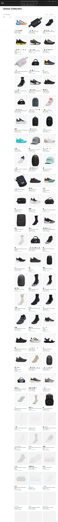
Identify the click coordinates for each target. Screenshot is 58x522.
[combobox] (49, 3)
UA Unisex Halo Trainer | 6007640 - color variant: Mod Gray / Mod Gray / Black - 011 (44, 89)
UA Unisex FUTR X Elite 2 (32, 209)
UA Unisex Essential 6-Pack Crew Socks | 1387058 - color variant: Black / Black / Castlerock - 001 (16, 307)
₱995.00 (16, 250)
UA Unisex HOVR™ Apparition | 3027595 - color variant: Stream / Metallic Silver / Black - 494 (44, 387)
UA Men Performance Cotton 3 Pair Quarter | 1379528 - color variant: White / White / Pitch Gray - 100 (43, 307)
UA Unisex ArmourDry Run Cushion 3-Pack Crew (49, 289)
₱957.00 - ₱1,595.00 (31, 369)
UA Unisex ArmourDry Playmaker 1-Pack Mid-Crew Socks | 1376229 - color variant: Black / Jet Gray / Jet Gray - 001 (15, 247)
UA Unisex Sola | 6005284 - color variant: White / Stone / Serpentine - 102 (44, 148)
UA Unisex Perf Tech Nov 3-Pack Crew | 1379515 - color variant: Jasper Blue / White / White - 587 (43, 506)
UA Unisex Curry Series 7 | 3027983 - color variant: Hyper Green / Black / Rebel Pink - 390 (16, 30)
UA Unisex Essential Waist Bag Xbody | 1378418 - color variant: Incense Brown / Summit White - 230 (35, 30)
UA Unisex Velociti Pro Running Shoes (20, 268)
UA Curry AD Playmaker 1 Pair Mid (33, 229)
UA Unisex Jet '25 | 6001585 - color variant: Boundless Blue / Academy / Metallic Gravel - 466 (44, 327)
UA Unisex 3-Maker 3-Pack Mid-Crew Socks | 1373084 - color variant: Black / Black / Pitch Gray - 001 (16, 426)
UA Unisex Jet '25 (45, 329)
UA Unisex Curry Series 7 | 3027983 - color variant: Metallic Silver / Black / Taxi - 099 (15, 30)
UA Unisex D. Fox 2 (45, 71)
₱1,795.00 (44, 250)
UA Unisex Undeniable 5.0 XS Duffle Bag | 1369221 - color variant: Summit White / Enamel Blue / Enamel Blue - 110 (34, 70)
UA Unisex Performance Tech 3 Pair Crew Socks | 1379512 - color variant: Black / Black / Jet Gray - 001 (29, 407)
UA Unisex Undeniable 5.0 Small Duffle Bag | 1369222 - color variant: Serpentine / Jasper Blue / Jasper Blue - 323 (34, 247)
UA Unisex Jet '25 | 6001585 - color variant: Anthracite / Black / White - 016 (43, 327)
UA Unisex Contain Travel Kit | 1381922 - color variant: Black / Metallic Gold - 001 (15, 208)
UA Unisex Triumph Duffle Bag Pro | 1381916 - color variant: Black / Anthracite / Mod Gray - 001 (43, 466)
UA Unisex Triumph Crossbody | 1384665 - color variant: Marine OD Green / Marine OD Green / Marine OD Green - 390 (29, 466)
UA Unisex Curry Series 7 (18, 31)
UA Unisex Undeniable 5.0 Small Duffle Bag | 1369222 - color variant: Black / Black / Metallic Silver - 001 (30, 247)
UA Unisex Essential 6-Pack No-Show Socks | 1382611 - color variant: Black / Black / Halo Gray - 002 (46, 30)
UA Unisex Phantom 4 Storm (32, 189)
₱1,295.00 (16, 469)
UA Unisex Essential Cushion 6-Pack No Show (49, 487)
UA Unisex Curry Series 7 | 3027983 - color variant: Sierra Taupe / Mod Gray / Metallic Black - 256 (20, 30)
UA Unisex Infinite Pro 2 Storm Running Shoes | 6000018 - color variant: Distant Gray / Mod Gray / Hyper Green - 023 (16, 347)
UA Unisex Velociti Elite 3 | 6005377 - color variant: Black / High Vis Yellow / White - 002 (43, 188)
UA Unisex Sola (45, 149)
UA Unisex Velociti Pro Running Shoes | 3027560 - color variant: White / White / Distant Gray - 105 (16, 267)
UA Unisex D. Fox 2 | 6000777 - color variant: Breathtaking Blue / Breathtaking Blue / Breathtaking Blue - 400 (15, 148)
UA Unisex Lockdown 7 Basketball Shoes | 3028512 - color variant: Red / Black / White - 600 (32, 49)
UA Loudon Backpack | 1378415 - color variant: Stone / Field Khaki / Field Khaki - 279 (37, 109)
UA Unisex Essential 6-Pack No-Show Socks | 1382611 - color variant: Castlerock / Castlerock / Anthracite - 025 (48, 30)
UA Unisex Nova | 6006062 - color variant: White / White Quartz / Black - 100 (46, 49)
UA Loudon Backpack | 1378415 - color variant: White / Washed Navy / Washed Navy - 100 (35, 109)
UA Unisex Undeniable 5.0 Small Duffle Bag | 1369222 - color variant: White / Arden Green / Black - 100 (37, 247)
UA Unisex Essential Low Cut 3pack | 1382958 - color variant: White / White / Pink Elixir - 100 (48, 109)
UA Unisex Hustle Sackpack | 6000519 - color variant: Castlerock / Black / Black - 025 (16, 506)
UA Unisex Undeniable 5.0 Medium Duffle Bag (21, 110)
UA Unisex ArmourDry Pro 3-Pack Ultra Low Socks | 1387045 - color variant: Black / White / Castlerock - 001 (43, 446)
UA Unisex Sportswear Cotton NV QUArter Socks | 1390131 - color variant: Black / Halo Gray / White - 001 (19, 446)
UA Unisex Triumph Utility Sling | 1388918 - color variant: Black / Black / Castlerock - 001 (15, 228)
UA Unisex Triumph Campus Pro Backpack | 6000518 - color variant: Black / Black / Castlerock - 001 (29, 506)
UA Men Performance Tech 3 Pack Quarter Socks (34, 329)
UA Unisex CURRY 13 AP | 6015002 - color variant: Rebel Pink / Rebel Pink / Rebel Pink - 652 (25, 49)
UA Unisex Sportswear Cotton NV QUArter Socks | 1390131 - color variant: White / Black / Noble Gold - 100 (15, 446)
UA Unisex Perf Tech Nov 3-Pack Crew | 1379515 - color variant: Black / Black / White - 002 (44, 506)
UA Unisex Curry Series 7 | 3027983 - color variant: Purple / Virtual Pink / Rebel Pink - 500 (19, 30)
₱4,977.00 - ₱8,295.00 (46, 150)
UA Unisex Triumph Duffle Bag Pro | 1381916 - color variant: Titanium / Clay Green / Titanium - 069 (44, 466)
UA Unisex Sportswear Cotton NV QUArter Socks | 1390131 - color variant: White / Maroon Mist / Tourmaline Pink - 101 (16, 446)
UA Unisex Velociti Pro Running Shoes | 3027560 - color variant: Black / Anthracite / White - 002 (15, 267)
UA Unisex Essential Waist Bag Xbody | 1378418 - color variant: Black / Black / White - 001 (30, 30)
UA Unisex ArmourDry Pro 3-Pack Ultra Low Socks (49, 448)
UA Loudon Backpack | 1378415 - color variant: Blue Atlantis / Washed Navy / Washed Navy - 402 (39, 109)
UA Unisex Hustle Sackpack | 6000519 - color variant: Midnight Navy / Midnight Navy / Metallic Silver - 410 (17, 506)
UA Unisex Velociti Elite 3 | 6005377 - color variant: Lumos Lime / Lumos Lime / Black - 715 (44, 188)
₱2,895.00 (16, 230)
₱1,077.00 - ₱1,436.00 (32, 290)
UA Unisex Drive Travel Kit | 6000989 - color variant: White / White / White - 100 (29, 426)
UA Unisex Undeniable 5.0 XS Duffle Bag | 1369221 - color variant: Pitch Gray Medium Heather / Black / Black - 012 (32, 70)
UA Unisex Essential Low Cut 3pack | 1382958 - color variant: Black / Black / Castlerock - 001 (44, 109)
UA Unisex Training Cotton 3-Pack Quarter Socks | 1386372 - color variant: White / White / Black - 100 (30, 307)
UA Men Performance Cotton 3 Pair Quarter (49, 308)
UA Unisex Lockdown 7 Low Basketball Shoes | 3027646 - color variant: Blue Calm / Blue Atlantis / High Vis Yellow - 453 (35, 89)
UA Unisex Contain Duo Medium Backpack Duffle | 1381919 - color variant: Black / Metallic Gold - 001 (15, 486)
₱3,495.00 (44, 468)
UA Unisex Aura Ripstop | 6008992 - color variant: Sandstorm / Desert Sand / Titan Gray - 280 (35, 387)
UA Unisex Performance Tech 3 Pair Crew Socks (35, 408)
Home (4, 14)
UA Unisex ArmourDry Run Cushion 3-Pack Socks (48, 249)
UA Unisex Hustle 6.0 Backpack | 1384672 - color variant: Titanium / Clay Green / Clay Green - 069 (51, 367)
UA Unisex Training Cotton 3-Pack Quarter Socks (34, 309)
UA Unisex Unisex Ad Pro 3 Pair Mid (33, 289)
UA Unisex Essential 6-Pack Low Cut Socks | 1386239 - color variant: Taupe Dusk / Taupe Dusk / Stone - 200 (37, 367)
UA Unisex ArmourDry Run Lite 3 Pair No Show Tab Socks (21, 169)
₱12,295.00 (44, 191)
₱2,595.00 (30, 72)
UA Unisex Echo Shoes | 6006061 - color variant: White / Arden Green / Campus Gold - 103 (35, 347)
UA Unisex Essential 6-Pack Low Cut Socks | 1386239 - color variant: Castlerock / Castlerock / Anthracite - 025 (34, 367)
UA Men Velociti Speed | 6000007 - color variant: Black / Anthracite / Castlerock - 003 (15, 367)
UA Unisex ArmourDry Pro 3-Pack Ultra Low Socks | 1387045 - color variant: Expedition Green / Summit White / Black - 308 (44, 446)
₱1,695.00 (16, 190)
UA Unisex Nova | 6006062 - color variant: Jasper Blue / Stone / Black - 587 (49, 49)
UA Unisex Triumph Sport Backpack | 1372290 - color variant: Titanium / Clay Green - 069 (44, 267)
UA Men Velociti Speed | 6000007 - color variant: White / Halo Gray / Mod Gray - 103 (16, 367)
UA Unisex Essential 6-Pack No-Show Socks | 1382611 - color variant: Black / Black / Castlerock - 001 (44, 30)
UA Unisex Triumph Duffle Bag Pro (47, 467)
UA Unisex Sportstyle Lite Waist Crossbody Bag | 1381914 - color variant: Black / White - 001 (16, 70)
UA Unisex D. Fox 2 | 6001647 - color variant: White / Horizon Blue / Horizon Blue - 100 (29, 486)
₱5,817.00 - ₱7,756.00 (18, 32)
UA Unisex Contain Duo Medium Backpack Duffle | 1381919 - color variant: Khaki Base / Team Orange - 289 (16, 486)
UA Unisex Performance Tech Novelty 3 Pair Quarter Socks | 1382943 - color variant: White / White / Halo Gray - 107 (16, 89)
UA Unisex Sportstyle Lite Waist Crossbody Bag (21, 71)
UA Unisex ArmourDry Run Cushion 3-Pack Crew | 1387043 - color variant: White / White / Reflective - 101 (44, 288)
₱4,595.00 (16, 290)
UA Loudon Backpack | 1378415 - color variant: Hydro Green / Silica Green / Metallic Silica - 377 (34, 109)
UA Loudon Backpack (32, 110)
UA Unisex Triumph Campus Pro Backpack (34, 507)
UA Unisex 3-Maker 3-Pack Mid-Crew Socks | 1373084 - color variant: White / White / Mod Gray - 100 (15, 426)
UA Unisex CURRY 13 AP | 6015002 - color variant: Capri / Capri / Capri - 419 (23, 49)
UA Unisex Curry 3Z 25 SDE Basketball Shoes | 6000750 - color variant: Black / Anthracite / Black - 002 (43, 228)
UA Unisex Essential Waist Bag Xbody (34, 31)
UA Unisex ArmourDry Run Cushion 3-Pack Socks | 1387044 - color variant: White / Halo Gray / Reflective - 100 (44, 247)
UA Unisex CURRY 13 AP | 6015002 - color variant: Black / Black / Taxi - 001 (16, 49)
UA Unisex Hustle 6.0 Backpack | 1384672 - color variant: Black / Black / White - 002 (44, 367)
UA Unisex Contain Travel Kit (18, 209)
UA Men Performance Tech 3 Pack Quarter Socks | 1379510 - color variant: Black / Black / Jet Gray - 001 (29, 327)
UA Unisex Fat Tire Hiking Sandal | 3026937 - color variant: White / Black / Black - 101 (43, 347)
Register (53, 1)
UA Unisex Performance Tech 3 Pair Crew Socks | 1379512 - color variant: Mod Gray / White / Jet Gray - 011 (30, 407)
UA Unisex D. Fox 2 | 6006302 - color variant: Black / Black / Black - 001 (29, 267)
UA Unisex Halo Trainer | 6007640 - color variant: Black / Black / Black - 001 (43, 89)
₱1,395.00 (44, 32)
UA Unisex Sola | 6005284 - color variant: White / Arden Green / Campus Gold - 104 (48, 148)
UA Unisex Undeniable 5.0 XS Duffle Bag (34, 71)
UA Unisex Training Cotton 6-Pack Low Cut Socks (20, 468)
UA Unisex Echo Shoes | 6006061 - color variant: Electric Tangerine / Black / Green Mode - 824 (37, 347)
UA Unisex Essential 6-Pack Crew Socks (20, 308)
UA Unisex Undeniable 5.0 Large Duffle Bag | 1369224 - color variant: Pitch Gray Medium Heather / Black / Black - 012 (15, 387)
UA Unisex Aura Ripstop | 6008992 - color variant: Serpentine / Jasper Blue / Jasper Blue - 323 (33, 387)
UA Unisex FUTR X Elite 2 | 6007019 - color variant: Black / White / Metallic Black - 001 (29, 208)
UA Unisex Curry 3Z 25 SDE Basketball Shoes (49, 229)
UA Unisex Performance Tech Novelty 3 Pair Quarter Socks (21, 91)
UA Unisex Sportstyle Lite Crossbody (20, 189)
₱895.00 (30, 310)
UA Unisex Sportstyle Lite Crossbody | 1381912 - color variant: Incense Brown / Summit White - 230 (16, 188)
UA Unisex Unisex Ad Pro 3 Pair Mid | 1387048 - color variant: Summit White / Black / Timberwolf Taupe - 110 (30, 288)
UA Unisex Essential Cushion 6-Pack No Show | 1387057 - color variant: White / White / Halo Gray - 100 (43, 486)
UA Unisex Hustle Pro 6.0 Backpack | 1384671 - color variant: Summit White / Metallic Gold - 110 (16, 288)
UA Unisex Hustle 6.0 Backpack (47, 368)
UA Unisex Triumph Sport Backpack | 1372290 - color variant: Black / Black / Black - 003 (43, 267)
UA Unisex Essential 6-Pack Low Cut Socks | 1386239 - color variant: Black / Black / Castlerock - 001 (30, 367)
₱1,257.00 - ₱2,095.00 (32, 32)
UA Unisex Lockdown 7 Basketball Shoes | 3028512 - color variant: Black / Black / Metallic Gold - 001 (30, 49)
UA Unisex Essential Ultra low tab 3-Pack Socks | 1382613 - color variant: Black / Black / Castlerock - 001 (43, 426)
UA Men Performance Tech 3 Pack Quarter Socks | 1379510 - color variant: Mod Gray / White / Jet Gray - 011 (30, 327)
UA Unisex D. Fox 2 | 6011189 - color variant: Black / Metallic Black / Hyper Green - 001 (43, 70)
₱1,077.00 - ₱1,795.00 (46, 290)
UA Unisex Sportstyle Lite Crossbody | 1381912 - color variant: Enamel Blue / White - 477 (18, 188)
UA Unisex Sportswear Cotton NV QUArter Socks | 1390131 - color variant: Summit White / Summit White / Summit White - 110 (17, 446)
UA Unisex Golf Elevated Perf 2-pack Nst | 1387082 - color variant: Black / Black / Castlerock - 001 (15, 327)
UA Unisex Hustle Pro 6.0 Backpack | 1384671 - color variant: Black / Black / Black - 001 (15, 288)
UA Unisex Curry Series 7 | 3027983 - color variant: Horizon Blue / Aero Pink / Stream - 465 (17, 30)
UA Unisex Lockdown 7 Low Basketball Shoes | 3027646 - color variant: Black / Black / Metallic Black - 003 (34, 89)
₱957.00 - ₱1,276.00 (45, 449)
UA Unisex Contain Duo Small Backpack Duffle (49, 209)
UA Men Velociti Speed (18, 369)
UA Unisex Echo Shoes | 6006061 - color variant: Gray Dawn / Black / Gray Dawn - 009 (34, 347)
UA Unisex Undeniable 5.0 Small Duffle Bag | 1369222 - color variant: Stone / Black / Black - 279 (39, 247)
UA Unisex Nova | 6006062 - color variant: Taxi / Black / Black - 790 (51, 49)
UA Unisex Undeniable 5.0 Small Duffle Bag (34, 248)
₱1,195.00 (30, 330)
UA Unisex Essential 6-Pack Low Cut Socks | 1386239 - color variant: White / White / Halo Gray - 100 (35, 367)
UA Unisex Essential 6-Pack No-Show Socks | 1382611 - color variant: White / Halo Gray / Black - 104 (51, 30)
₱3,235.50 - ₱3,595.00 (32, 508)
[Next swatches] (41, 30)
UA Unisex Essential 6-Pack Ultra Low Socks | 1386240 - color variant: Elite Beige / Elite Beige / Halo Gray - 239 (15, 407)
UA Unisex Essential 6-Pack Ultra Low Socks (21, 408)
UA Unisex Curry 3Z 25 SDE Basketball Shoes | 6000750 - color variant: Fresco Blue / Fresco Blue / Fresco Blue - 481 (47, 228)
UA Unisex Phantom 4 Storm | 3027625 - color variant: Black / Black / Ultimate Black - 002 (29, 188)
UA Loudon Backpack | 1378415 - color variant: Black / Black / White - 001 (30, 109)
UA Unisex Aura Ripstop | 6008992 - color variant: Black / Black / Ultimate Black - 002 (34, 387)
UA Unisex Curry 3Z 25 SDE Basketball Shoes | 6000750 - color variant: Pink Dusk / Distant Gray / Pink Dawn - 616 (48, 228)
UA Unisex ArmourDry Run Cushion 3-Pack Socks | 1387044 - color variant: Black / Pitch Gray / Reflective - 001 (43, 247)
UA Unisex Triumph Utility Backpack (48, 408)
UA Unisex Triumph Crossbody (33, 467)
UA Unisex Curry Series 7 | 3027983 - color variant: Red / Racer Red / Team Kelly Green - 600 (21, 30)
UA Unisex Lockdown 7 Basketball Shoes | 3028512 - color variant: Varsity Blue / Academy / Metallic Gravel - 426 (34, 49)
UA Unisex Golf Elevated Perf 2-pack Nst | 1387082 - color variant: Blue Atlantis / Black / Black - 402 (16, 327)
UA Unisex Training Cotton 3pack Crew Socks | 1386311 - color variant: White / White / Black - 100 (30, 446)
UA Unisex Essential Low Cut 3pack (47, 110)
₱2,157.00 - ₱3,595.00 (46, 369)
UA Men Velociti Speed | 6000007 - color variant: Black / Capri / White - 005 (19, 367)
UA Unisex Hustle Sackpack (18, 507)
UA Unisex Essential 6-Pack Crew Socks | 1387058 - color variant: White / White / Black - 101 (15, 307)
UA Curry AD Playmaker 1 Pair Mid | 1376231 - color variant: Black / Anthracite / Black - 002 (29, 228)
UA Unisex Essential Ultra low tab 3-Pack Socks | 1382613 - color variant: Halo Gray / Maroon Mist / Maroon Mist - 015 (47, 426)
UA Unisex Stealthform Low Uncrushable (34, 149)
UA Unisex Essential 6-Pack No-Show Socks (49, 31)
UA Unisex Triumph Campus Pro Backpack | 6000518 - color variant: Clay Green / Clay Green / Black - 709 (30, 506)
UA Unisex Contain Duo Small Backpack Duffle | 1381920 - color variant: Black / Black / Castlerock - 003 (43, 208)
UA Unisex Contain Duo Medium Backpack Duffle (20, 487)
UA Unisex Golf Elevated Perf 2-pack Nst (20, 328)
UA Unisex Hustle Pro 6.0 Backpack (19, 289)
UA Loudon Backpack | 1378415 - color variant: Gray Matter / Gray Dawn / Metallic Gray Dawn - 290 (32, 109)
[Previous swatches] (29, 30)
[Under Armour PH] (2, 3)
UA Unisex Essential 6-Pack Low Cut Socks (34, 368)
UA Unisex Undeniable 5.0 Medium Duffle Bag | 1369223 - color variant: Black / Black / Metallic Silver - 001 (16, 109)
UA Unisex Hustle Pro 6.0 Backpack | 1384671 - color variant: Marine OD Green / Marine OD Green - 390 (17, 288)
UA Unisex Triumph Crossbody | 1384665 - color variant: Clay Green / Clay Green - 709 (33, 466)
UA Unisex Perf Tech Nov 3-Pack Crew (48, 507)
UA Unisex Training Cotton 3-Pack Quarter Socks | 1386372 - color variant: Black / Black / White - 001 (29, 307)
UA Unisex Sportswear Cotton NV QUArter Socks (20, 448)
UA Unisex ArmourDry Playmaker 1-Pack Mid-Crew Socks (21, 249)
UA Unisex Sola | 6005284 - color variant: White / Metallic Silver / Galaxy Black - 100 (43, 148)
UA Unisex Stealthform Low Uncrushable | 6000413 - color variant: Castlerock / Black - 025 (29, 148)
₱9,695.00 (16, 370)
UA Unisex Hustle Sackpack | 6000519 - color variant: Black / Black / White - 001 (15, 506)
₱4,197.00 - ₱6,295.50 (18, 150)
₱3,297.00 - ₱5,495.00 (46, 230)
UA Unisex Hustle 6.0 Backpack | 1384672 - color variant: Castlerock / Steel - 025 (49, 367)
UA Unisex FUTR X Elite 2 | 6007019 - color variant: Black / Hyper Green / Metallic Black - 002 (30, 208)
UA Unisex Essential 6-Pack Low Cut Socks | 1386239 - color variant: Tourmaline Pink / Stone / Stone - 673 (39, 367)
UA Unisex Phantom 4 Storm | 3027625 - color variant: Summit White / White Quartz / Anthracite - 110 (30, 188)
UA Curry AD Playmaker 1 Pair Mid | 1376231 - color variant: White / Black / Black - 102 (30, 228)
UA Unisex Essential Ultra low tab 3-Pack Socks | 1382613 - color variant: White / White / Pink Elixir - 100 (44, 426)
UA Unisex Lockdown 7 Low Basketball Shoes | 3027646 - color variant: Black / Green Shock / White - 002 (32, 89)
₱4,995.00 (44, 330)
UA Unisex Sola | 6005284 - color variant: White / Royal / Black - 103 (47, 148)
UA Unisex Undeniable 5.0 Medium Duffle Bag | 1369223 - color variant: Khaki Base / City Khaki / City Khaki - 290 (21, 109)
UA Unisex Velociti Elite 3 (46, 190)
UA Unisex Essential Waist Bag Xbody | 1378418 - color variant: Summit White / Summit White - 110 (34, 30)
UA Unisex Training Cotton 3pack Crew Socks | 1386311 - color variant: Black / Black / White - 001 (29, 446)
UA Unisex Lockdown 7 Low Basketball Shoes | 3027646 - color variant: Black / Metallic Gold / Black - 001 (30, 89)
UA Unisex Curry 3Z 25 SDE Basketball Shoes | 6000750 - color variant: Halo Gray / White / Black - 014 (44, 228)
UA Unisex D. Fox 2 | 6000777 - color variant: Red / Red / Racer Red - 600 (16, 148)
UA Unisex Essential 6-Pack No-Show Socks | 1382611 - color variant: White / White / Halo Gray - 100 (49, 30)
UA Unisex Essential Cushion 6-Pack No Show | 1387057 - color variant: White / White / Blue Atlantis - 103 (44, 486)
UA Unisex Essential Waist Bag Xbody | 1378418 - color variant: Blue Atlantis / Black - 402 (32, 30)
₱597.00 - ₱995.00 (17, 92)
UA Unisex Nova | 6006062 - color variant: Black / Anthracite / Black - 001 (44, 49)
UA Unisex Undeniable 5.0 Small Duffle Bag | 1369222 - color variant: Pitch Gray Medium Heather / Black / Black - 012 (35, 247)
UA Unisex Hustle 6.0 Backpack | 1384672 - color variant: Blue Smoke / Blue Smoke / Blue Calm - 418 (46, 367)
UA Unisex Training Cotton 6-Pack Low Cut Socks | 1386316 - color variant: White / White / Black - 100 (16, 466)
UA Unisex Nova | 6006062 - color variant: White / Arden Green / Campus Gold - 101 (53, 49)
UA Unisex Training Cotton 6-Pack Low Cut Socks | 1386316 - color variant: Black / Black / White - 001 (15, 466)
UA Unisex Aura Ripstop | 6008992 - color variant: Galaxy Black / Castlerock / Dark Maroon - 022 (30, 387)
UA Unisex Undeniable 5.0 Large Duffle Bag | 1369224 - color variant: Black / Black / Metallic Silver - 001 (17, 387)
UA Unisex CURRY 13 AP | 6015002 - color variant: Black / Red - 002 (18, 49)
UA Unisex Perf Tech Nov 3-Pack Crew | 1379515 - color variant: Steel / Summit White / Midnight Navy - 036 (47, 506)
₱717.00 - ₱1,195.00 (17, 449)
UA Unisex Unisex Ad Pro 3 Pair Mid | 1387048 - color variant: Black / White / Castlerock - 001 (29, 288)
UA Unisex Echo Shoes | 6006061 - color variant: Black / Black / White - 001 (32, 347)
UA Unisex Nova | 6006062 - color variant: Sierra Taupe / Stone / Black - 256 (48, 49)
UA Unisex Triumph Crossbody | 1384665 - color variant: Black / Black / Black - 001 (30, 466)
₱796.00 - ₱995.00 (45, 508)
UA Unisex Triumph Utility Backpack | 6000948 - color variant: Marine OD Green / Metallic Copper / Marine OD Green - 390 (43, 407)
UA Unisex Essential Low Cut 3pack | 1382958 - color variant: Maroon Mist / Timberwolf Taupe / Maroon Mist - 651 (46, 109)
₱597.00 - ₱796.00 (17, 329)
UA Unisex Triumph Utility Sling (19, 229)
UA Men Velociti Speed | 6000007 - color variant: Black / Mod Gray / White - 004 (17, 367)
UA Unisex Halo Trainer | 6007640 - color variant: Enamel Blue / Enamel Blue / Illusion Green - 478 (47, 89)
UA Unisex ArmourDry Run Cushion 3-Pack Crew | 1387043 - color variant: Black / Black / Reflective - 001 (43, 288)
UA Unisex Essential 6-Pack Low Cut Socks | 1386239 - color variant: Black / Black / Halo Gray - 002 (32, 367)
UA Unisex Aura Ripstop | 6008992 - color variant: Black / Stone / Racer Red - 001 (29, 387)
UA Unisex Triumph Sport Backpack (47, 268)
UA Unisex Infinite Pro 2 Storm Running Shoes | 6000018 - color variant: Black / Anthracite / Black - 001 (15, 347)
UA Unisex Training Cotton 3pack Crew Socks (35, 447)
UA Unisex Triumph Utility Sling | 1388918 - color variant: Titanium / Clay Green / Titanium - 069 (16, 228)
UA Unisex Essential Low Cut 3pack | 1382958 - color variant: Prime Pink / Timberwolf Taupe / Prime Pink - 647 (49, 109)
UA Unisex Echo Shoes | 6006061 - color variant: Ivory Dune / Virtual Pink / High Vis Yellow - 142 (30, 347)
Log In (56, 1)
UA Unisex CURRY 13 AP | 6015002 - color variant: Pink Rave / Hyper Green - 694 (21, 49)
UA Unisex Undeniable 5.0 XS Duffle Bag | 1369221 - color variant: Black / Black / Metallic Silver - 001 (30, 70)
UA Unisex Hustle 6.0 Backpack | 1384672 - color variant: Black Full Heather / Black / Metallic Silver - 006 (48, 367)
